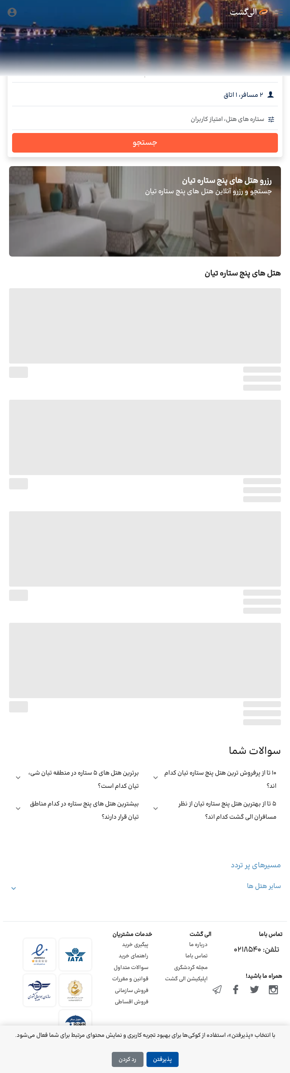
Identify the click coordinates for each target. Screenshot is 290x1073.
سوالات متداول (131, 968)
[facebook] (236, 990)
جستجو (145, 142)
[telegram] (217, 990)
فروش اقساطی (131, 1002)
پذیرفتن (162, 1059)
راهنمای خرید (133, 956)
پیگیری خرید (135, 945)
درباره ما (198, 945)
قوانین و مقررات (130, 979)
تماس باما (196, 956)
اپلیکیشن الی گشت (186, 979)
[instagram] (273, 990)
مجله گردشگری (191, 968)
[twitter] (254, 990)
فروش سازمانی (131, 991)
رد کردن (127, 1059)
